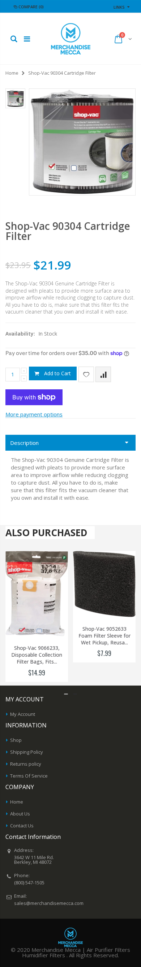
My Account (22, 714)
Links (119, 7)
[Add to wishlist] (86, 374)
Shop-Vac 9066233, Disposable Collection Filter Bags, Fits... (36, 655)
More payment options (34, 414)
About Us (20, 813)
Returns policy (25, 764)
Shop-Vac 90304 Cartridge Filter (67, 231)
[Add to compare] (103, 374)
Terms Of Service (29, 776)
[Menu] (27, 39)
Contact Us (22, 825)
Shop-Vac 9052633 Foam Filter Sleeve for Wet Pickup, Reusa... (104, 636)
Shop (16, 740)
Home (11, 73)
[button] (65, 694)
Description (24, 442)
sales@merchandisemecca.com (49, 903)
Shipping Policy (26, 752)
